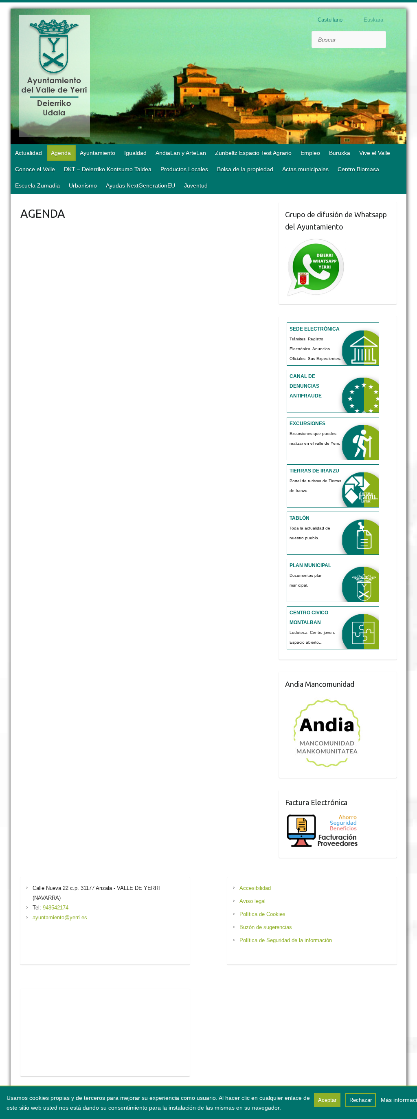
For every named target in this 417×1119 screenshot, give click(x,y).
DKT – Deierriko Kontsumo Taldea (107, 169)
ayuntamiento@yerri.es (60, 917)
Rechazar (360, 1100)
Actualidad (28, 153)
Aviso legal (252, 901)
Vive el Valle (374, 153)
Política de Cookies (262, 914)
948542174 (55, 908)
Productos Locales (184, 169)
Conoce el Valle (35, 169)
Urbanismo (83, 185)
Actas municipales (305, 169)
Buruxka (339, 153)
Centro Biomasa (358, 169)
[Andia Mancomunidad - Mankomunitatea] (328, 699)
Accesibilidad (255, 888)
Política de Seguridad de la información (285, 940)
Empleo (310, 153)
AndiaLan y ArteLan (181, 153)
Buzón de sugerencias (265, 927)
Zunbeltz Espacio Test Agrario (253, 153)
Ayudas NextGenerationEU (140, 185)
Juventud (196, 185)
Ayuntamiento (97, 153)
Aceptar (327, 1100)
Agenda (61, 153)
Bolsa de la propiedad (245, 169)
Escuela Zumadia (37, 185)
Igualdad (135, 153)
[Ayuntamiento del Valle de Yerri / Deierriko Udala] (54, 77)
